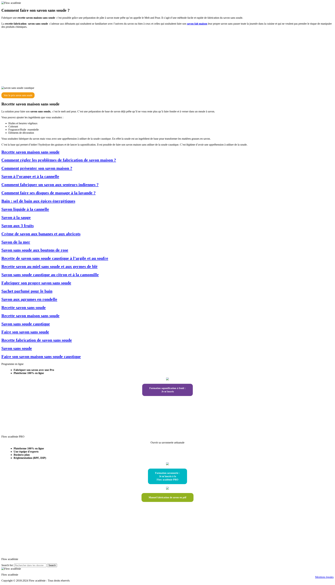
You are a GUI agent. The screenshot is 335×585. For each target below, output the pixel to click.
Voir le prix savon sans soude (18, 95)
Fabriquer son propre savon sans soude (36, 283)
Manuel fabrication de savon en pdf (167, 497)
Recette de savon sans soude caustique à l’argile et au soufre (54, 258)
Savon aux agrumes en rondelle (29, 299)
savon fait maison (197, 23)
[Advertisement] (167, 56)
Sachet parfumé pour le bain (26, 291)
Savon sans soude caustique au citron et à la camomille (50, 274)
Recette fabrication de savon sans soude (36, 340)
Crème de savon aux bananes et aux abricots (40, 234)
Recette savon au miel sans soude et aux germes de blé (49, 266)
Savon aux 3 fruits (17, 225)
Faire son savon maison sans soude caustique (41, 356)
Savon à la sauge (16, 217)
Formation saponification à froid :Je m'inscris (167, 390)
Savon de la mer (15, 242)
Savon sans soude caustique (25, 324)
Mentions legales (324, 577)
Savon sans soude (16, 348)
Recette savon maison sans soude (30, 152)
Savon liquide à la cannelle (25, 209)
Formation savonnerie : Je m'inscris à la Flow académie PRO (167, 476)
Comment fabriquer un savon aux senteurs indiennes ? (50, 184)
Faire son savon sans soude (25, 332)
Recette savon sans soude (23, 307)
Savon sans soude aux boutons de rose (34, 250)
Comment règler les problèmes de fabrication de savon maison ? (58, 160)
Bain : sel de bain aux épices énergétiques (38, 201)
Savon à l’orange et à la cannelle (30, 176)
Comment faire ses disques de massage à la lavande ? (48, 193)
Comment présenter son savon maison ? (36, 168)
